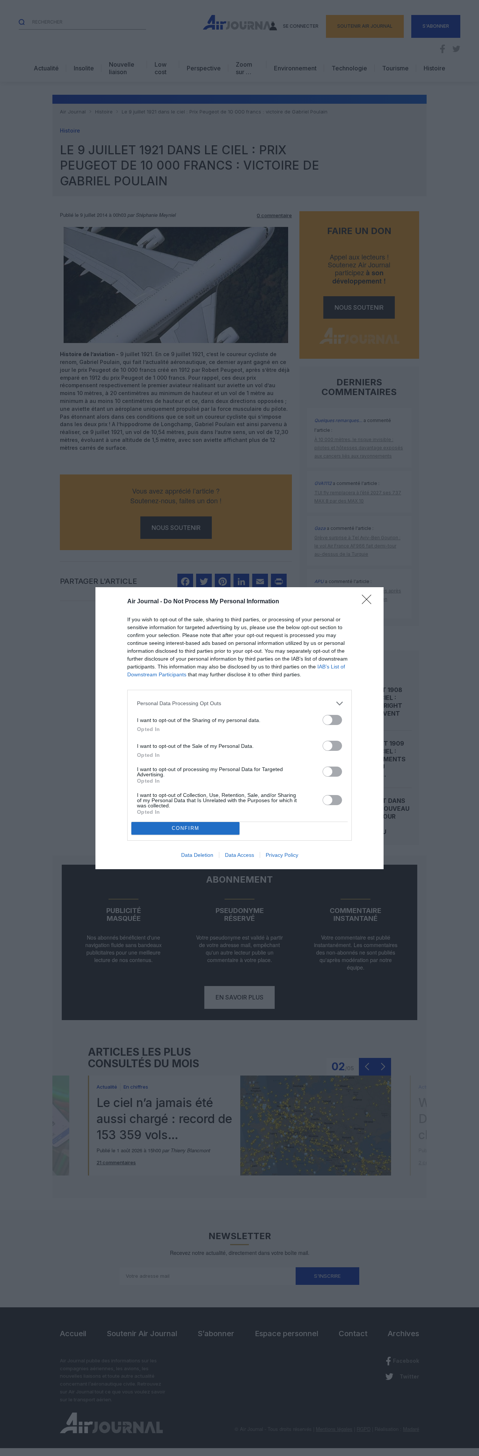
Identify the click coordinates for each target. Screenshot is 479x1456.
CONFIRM (185, 828)
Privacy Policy (282, 855)
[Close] (369, 602)
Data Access (239, 855)
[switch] (332, 720)
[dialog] (239, 728)
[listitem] (239, 703)
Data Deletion (197, 855)
